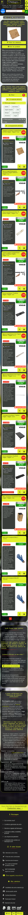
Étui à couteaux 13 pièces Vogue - (10, 294)
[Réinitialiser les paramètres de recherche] (23, 95)
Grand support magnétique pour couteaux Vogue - (11, 254)
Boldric (7, 106)
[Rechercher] (23, 11)
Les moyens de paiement (11, 836)
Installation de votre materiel (14, 887)
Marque (7, 112)
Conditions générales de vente (12, 824)
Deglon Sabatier (9, 109)
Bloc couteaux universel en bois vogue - (12, 497)
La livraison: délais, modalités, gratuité (12, 832)
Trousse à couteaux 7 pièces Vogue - (11, 416)
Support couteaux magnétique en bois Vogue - (12, 131)
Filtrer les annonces (15, 43)
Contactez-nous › (15, 808)
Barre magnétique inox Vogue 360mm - (12, 334)
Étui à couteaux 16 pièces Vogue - (10, 456)
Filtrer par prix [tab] (13, 119)
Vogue (16, 115)
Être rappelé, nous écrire (14, 875)
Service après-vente (11, 891)
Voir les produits (15, 47)
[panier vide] (26, 4)
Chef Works (15, 106)
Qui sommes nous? (9, 820)
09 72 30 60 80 (10, 869)
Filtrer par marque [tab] (10, 103)
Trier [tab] (5, 122)
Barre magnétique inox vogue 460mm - (12, 375)
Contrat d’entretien (10, 895)
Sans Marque (16, 112)
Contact (26, 8)
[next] (17, 618)
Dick (18, 109)
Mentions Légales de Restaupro (13, 828)
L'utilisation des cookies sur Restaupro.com (12, 840)
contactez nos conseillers (12, 666)
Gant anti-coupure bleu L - (11, 538)
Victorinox (8, 115)
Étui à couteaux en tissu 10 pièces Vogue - (11, 212)
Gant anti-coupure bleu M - (11, 578)
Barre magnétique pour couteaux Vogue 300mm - (10, 173)
